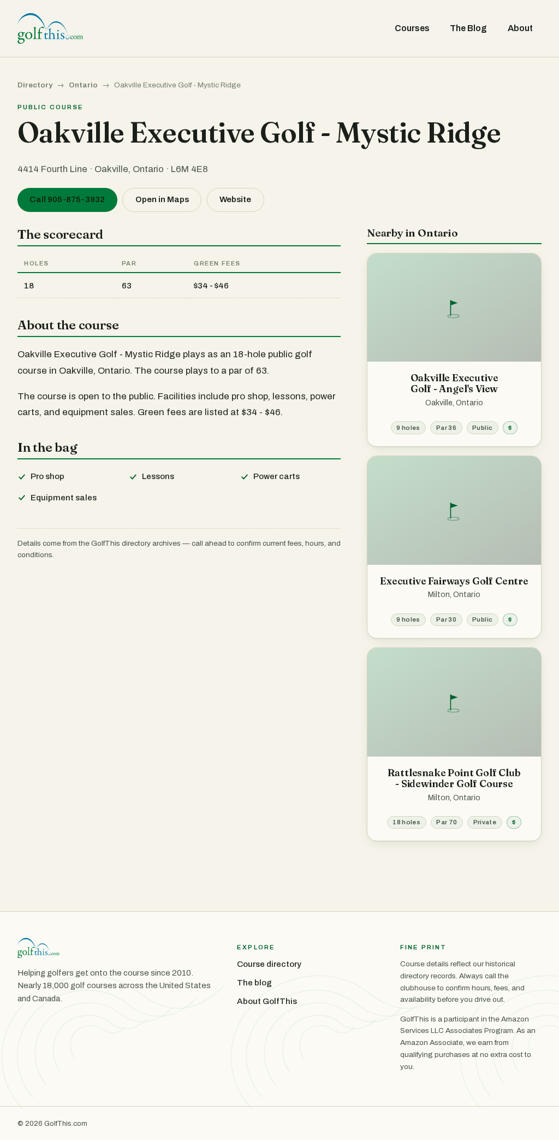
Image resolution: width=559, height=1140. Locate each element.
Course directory (269, 964)
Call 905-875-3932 (67, 199)
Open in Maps (162, 199)
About (520, 28)
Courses (412, 28)
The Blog (468, 28)
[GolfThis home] (50, 28)
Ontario (83, 85)
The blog (254, 982)
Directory (34, 85)
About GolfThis (267, 1001)
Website (235, 199)
